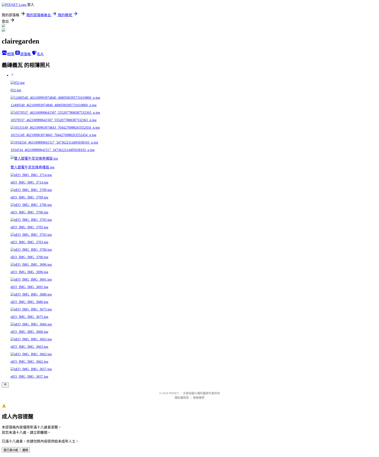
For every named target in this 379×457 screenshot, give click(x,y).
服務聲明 (198, 397)
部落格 (26, 54)
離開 (25, 450)
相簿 (11, 54)
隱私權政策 (182, 397)
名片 (40, 54)
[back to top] (5, 385)
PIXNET (174, 393)
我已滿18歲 (11, 450)
